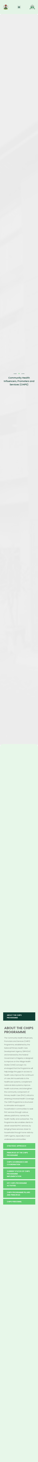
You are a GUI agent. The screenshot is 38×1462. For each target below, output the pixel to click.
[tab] (19, 1016)
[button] (19, 7)
